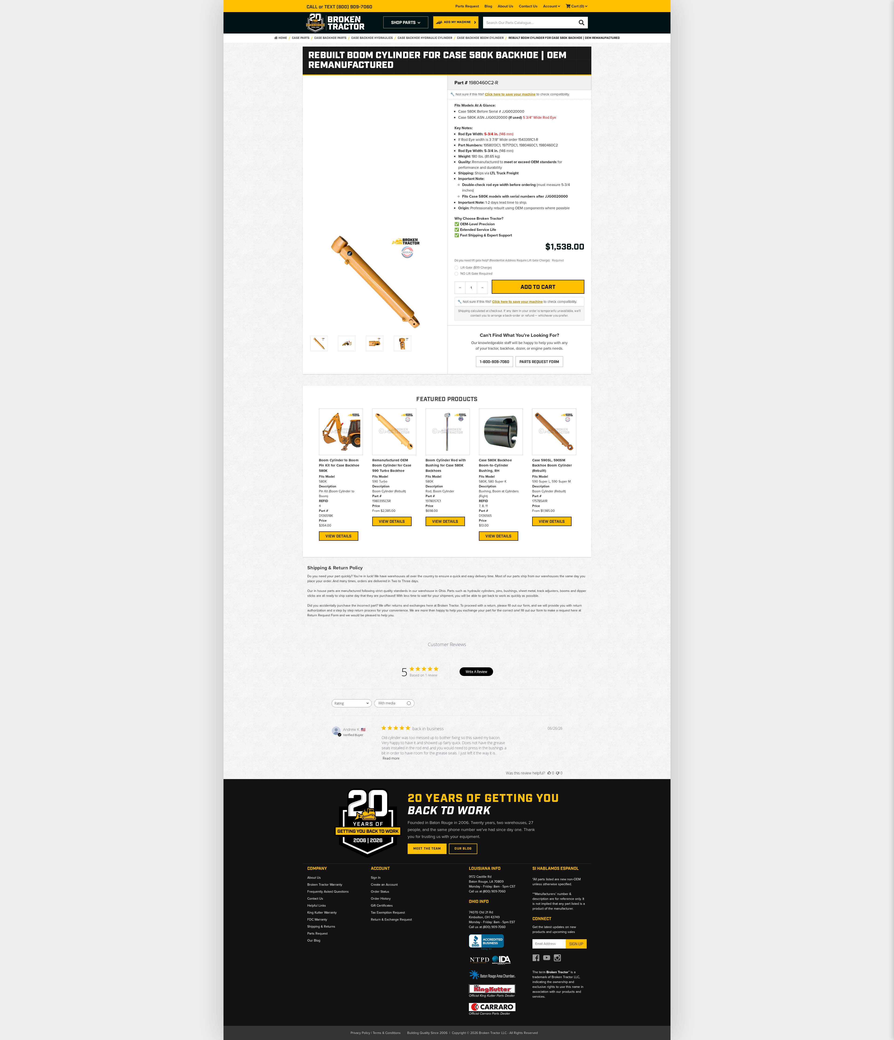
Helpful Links (316, 905)
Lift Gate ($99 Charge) (476, 267)
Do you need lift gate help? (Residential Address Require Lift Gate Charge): (509, 260)
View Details (338, 536)
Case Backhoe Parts (330, 38)
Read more (391, 758)
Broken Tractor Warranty (324, 884)
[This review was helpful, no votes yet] (549, 773)
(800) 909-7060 (354, 7)
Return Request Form (323, 615)
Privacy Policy (360, 1032)
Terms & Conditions (387, 1032)
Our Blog (463, 849)
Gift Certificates (382, 905)
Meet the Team (427, 849)
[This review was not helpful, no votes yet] (557, 773)
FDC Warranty (317, 919)
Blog (488, 6)
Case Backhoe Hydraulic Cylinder (425, 38)
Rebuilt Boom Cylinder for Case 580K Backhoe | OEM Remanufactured (564, 38)
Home (282, 38)
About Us (505, 6)
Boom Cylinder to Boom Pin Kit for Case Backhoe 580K (339, 465)
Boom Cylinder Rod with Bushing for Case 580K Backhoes (446, 465)
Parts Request (467, 6)
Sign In (376, 877)
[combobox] (352, 703)
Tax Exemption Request (388, 912)
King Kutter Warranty (322, 912)
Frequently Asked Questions (328, 891)
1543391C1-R (528, 139)
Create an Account (384, 884)
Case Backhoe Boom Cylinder (480, 38)
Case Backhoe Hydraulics (372, 38)
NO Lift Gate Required (476, 273)
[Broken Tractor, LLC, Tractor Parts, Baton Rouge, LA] (486, 942)
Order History (381, 898)
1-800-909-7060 (494, 362)
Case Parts (300, 38)
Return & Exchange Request (391, 919)
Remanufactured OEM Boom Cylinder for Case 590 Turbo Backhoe (391, 465)
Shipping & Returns (321, 926)
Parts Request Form (539, 362)
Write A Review (476, 671)
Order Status (380, 891)
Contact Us (528, 6)
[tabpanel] (341, 474)
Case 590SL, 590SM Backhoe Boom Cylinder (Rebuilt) (552, 465)
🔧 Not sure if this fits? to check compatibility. (509, 94)
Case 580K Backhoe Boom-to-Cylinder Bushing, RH (495, 465)
